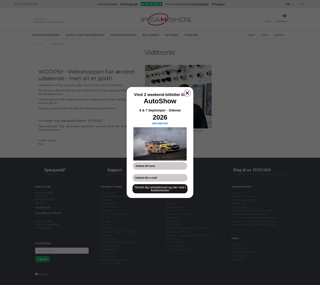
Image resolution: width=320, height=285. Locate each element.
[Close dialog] (187, 93)
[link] (160, 144)
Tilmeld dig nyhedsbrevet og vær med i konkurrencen (160, 189)
